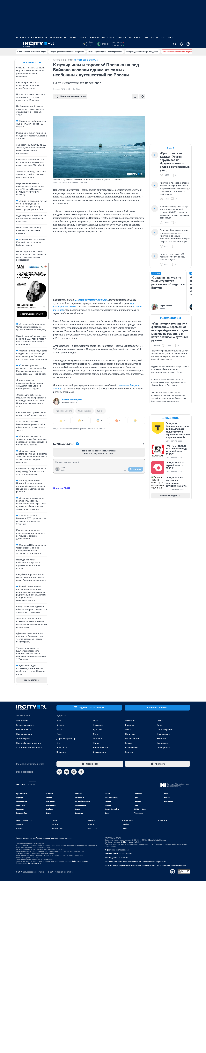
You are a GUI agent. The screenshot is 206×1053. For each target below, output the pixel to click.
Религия (129, 752)
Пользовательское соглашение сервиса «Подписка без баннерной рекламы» (135, 862)
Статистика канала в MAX (29, 747)
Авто (58, 720)
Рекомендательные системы (116, 858)
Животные (61, 747)
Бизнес (60, 725)
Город (59, 734)
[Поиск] (174, 44)
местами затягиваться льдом (91, 299)
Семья (160, 720)
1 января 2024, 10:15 (61, 89)
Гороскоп (122, 38)
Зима (95, 720)
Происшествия (132, 738)
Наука (96, 743)
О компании (22, 720)
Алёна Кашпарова (72, 399)
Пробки (103, 44)
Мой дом (97, 738)
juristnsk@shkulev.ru (80, 861)
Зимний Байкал (84, 411)
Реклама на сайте (25, 725)
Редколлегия (151, 38)
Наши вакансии (24, 734)
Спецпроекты (163, 747)
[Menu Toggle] (17, 44)
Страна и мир (163, 734)
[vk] (66, 772)
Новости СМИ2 (61, 488)
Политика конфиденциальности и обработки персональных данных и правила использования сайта (145, 866)
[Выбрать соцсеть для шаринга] (142, 96)
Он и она (129, 725)
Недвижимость (39, 38)
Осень (128, 729)
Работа (128, 743)
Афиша (110, 38)
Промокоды (55, 38)
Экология (161, 738)
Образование (99, 752)
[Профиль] (188, 44)
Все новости (22, 38)
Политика (130, 734)
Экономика (162, 743)
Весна (59, 729)
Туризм (100, 411)
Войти (63, 470)
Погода (82, 38)
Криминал (98, 725)
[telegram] (59, 772)
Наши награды (23, 729)
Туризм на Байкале (63, 411)
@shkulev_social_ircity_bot (131, 842)
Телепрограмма (97, 38)
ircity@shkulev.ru (47, 859)
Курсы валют (136, 38)
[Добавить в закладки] (135, 96)
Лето (95, 734)
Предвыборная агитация (28, 743)
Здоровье (61, 752)
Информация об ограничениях (117, 850)
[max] (74, 772)
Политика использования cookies (118, 854)
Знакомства (70, 38)
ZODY (163, 38)
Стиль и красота (165, 729)
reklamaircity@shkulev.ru (156, 840)
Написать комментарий (73, 96)
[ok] (81, 772)
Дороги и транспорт (66, 738)
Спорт (160, 725)
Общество (130, 720)
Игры (170, 38)
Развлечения (131, 747)
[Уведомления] (181, 44)
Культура (97, 729)
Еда (58, 743)
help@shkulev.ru (34, 863)
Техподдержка (23, 738)
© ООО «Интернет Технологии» (61, 872)
